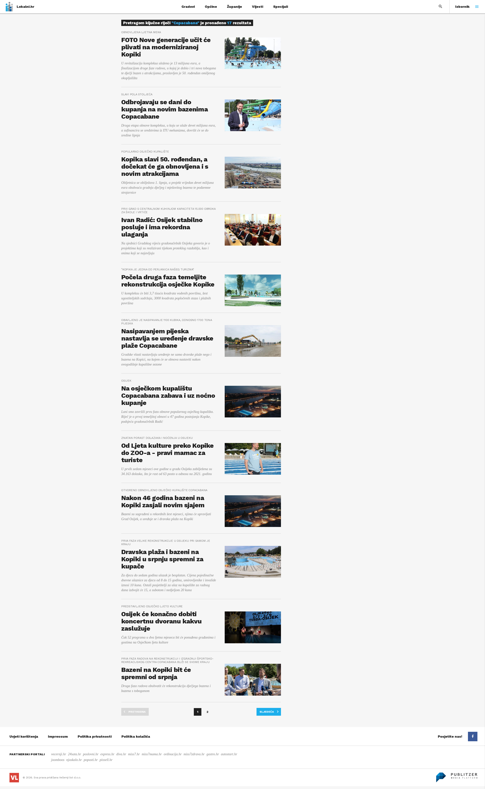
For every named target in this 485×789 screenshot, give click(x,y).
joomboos (57, 760)
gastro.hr (213, 754)
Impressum (58, 736)
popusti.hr (91, 760)
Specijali (280, 7)
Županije (234, 7)
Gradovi (188, 7)
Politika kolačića (135, 736)
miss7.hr (134, 754)
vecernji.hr (58, 754)
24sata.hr (74, 754)
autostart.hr (229, 754)
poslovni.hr (91, 754)
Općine (211, 7)
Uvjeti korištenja (23, 736)
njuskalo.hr (74, 760)
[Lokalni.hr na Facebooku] (472, 736)
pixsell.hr (106, 760)
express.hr (107, 754)
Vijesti (257, 7)
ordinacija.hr (173, 754)
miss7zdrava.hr (194, 754)
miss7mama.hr (152, 754)
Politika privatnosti (95, 736)
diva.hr (121, 754)
